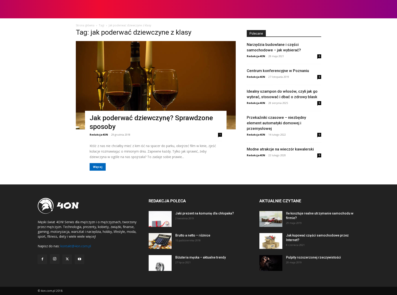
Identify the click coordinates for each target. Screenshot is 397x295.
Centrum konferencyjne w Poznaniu (278, 70)
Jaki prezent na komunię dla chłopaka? (204, 213)
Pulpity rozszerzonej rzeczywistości (313, 257)
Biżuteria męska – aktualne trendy (200, 257)
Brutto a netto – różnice (192, 235)
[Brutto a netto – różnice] (160, 241)
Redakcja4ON (99, 134)
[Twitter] (67, 259)
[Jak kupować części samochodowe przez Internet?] (270, 241)
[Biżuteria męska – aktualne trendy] (160, 263)
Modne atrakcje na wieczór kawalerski (280, 149)
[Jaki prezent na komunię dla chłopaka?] (160, 219)
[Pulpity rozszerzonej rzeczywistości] (270, 263)
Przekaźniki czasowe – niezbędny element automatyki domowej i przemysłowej (276, 123)
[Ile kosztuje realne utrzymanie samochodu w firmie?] (270, 219)
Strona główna (85, 25)
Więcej (97, 167)
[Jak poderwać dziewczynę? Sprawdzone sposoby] (156, 85)
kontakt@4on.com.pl (75, 246)
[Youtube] (79, 259)
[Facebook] (42, 259)
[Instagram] (54, 259)
